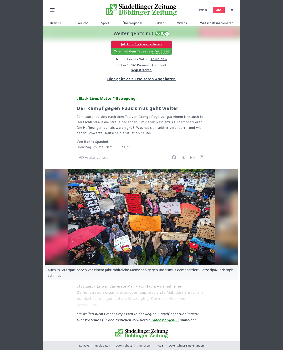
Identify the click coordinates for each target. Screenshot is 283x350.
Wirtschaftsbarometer (216, 23)
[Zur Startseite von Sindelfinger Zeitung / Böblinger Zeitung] (141, 10)
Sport (105, 23)
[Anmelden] (232, 10)
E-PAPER (202, 10)
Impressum (144, 345)
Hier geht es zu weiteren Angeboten (141, 78)
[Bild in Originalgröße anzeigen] (141, 217)
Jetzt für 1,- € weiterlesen (141, 44)
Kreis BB (56, 23)
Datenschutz (124, 345)
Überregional (132, 23)
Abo (219, 10)
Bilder (159, 23)
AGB (160, 345)
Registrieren (141, 70)
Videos (182, 23)
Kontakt (84, 345)
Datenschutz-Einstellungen (186, 345)
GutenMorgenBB (165, 320)
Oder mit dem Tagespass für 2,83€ (142, 52)
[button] (73, 10)
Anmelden (159, 59)
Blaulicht (81, 23)
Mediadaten (102, 345)
